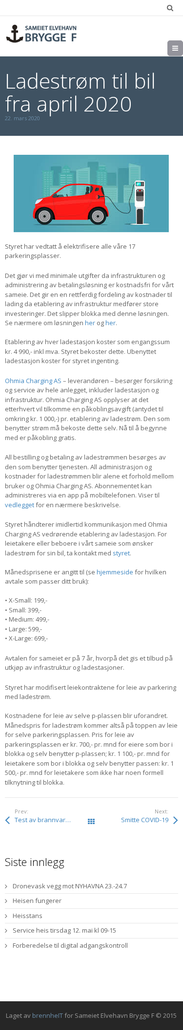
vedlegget (19, 504)
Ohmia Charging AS (33, 380)
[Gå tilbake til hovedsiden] (41, 33)
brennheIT (47, 1015)
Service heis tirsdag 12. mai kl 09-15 (64, 930)
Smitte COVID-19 (144, 819)
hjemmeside (115, 572)
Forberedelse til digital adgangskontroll (70, 945)
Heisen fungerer (37, 900)
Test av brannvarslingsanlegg (53, 819)
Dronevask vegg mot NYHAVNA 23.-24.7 (70, 886)
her (90, 322)
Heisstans (27, 915)
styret (121, 553)
